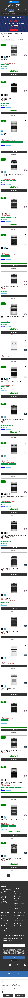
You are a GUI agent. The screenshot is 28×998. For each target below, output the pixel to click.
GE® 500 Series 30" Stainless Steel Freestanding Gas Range (12, 381)
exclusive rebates (14, 29)
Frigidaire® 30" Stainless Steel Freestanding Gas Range (11, 858)
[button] (2, 9)
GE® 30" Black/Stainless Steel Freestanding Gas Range (11, 59)
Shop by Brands (5, 902)
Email (4, 943)
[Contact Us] (22, 9)
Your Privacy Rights (14, 991)
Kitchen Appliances (10, 33)
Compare (14, 76)
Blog (2, 917)
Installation (17, 898)
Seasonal (3, 893)
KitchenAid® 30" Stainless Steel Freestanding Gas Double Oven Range (13, 782)
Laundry (3, 891)
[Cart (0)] (25, 9)
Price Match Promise (19, 903)
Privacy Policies (5, 927)
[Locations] (18, 9)
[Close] (25, 981)
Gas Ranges (3, 34)
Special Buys (4, 898)
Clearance (4, 899)
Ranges (20, 33)
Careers (3, 918)
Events (16, 908)
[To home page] (9, 10)
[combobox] (20, 40)
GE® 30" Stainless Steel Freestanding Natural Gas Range (11, 750)
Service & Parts (18, 893)
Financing (16, 891)
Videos (15, 906)
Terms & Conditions (14, 978)
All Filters (8, 39)
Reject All (8, 995)
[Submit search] (24, 13)
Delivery (16, 895)
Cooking (16, 33)
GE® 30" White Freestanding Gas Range (8, 688)
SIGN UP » (14, 957)
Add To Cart (14, 74)
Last (19, 875)
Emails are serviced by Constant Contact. (18, 953)
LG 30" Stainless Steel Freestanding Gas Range (9, 286)
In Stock (3, 901)
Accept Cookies (20, 995)
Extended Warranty (19, 896)
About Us (3, 915)
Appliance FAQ (18, 905)
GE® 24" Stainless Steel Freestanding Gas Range (10, 568)
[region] (14, 989)
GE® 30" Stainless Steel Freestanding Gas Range (10, 597)
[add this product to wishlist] (25, 44)
